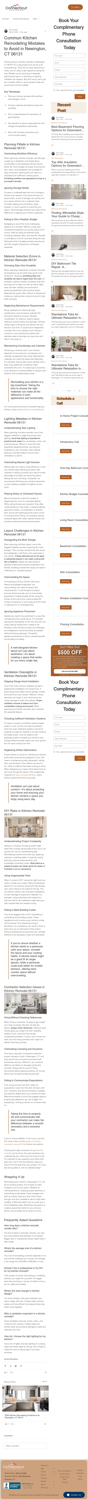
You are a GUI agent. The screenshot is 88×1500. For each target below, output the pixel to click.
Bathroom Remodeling (59, 209)
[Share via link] (21, 1366)
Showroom (44, 1465)
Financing (44, 1488)
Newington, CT (10, 1479)
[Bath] (54, 1468)
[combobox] (69, 77)
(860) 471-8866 (21, 1473)
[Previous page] (63, 391)
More (35, 19)
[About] (54, 1484)
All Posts (5, 19)
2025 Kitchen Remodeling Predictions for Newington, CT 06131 (22, 1416)
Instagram (80, 1470)
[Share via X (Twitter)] (10, 1366)
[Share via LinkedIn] (16, 1366)
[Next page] (74, 391)
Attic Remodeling (57, 158)
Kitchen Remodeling (21, 19)
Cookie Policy (64, 1477)
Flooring (43, 1478)
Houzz (80, 1479)
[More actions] (45, 31)
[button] (66, 425)
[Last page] (80, 391)
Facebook (80, 1473)
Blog (64, 1479)
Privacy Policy (65, 1474)
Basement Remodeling (59, 123)
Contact (64, 1482)
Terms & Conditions (65, 1471)
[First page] (58, 391)
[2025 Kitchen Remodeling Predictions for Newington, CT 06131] (25, 1399)
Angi (80, 1476)
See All (44, 1381)
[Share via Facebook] (5, 1366)
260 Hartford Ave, (25, 1476)
